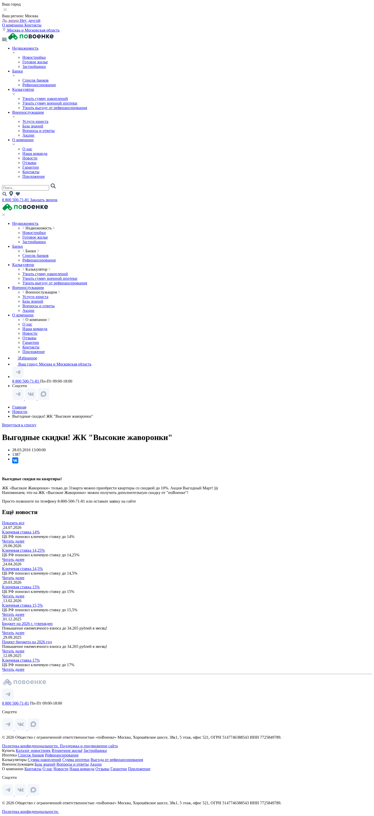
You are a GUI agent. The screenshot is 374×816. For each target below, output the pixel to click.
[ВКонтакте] (15, 460)
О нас (27, 149)
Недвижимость (25, 48)
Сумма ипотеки (76, 759)
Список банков (35, 80)
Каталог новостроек (33, 750)
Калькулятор (23, 89)
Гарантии (30, 167)
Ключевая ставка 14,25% (23, 550)
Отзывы (29, 163)
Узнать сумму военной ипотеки (49, 103)
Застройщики (34, 66)
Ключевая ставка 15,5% (22, 605)
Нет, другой (30, 20)
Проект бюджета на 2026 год (27, 642)
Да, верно (11, 20)
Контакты (32, 25)
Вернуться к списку (19, 425)
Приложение (33, 176)
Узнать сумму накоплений (45, 98)
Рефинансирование (39, 85)
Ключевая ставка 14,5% (22, 568)
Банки (17, 71)
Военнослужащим (28, 112)
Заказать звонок (43, 200)
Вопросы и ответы (38, 130)
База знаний (32, 126)
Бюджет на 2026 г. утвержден (27, 623)
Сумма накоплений (44, 759)
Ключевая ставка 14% (21, 532)
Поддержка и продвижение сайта (89, 746)
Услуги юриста (35, 121)
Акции (28, 135)
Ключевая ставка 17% (21, 660)
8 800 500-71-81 (16, 200)
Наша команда (34, 153)
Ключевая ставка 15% (21, 587)
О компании (13, 25)
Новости (29, 158)
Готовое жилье (35, 62)
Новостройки (34, 57)
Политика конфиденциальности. (31, 746)
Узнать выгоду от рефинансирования (54, 108)
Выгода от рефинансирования (117, 759)
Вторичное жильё (67, 750)
